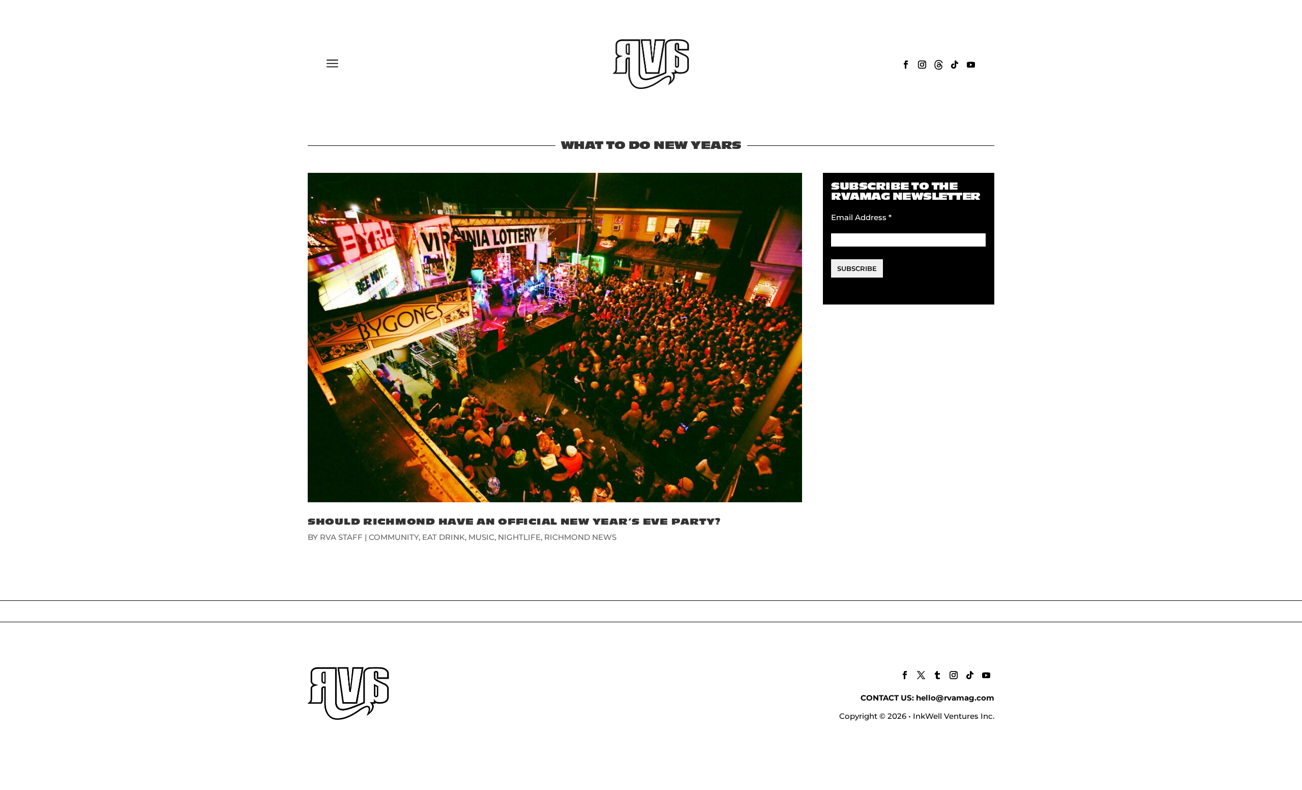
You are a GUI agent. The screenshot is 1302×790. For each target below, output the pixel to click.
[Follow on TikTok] (954, 64)
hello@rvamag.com (955, 698)
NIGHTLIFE (519, 537)
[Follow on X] (921, 675)
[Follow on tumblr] (937, 675)
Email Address (861, 217)
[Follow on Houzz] (938, 64)
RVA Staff (341, 537)
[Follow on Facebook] (906, 64)
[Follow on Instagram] (922, 64)
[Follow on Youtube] (971, 64)
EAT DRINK (443, 537)
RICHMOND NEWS (580, 537)
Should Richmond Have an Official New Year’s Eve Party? (514, 521)
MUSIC (481, 537)
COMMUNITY (394, 537)
